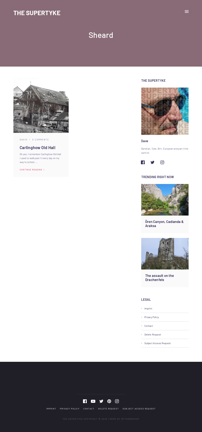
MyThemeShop (130, 419)
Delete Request (152, 334)
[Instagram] (117, 401)
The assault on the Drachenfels (159, 277)
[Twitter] (101, 401)
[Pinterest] (109, 401)
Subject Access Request (157, 343)
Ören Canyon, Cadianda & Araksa (164, 223)
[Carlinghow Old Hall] (41, 105)
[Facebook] (85, 401)
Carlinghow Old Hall (37, 147)
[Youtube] (93, 401)
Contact (148, 325)
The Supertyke (36, 12)
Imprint (148, 308)
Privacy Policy (151, 317)
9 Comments (40, 139)
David (23, 139)
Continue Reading (31, 169)
